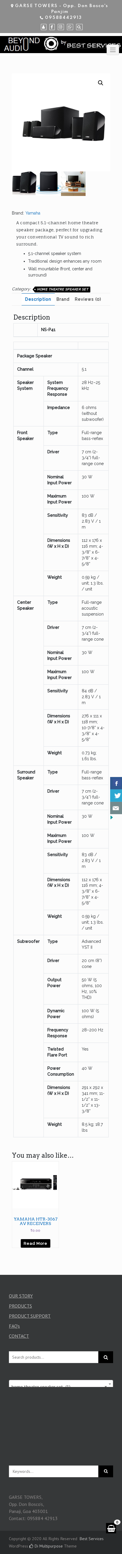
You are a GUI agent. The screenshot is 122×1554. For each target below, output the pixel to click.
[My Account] (43, 27)
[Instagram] (61, 27)
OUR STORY (21, 1296)
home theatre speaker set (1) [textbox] (59, 1387)
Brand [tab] (63, 299)
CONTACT (19, 1336)
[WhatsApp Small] (70, 27)
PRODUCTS (20, 1306)
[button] (100, 83)
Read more (35, 1243)
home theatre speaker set (62, 289)
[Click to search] (105, 1471)
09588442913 (63, 18)
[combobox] (61, 1384)
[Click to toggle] (113, 50)
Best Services (92, 1538)
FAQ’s (14, 1326)
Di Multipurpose (48, 1546)
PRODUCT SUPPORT (30, 1316)
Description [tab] (38, 299)
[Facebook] (52, 27)
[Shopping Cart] (111, 1528)
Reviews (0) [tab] (88, 299)
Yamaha (32, 213)
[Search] (79, 27)
